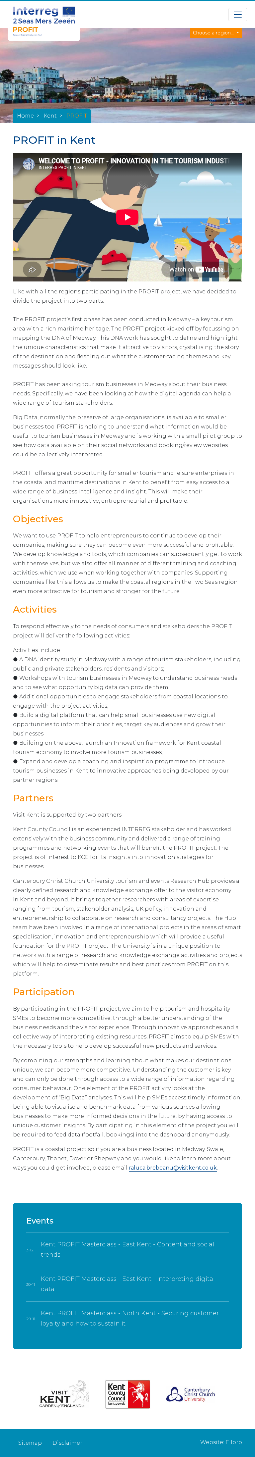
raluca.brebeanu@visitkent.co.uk (173, 1168)
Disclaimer (67, 1443)
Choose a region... (214, 33)
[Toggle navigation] (237, 14)
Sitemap (30, 1443)
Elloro (233, 1442)
